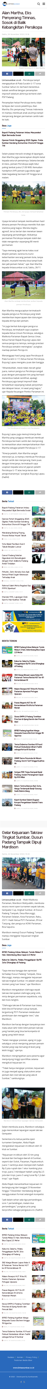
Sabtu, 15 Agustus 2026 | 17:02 (26, 753)
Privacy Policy (31, 1357)
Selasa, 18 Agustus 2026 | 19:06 (27, 725)
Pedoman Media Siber (23, 1360)
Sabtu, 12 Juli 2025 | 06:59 (12, 528)
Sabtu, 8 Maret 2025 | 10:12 (13, 603)
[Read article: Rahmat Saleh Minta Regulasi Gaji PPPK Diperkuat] (38, 589)
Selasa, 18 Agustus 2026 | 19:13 (27, 683)
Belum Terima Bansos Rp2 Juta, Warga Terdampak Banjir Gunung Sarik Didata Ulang (28, 788)
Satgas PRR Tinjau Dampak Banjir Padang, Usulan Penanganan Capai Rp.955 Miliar (28, 774)
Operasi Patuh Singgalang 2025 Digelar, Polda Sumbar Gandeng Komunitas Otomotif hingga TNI (22, 143)
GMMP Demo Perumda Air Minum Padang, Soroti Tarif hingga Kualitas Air (29, 761)
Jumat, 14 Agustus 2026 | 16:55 (27, 808)
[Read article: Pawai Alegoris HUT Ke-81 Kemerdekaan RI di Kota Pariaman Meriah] (7, 705)
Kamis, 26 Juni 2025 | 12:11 (12, 550)
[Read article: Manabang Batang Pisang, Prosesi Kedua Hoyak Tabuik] (38, 536)
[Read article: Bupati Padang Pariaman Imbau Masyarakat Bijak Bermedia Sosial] (38, 511)
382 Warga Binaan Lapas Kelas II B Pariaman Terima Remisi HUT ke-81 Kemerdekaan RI (29, 677)
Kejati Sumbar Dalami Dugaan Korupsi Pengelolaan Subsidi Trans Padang (28, 802)
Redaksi (11, 1357)
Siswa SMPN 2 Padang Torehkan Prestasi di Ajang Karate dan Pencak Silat (29, 719)
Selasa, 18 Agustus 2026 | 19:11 (27, 697)
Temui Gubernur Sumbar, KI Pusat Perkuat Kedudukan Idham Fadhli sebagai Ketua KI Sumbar (28, 747)
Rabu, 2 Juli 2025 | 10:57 (11, 539)
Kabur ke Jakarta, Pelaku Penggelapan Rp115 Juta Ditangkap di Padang (29, 663)
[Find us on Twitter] (24, 1382)
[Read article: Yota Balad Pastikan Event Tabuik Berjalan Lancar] (38, 547)
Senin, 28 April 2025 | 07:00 (13, 567)
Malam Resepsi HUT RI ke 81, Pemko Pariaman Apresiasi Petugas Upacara (29, 691)
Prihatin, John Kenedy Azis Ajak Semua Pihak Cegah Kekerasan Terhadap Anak (15, 575)
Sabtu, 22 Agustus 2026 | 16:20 (27, 655)
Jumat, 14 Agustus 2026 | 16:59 (27, 780)
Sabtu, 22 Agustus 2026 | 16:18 (27, 669)
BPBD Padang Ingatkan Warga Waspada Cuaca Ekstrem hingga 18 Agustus (29, 733)
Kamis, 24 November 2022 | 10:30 (16, 854)
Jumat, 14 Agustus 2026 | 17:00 (27, 767)
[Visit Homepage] (11, 4)
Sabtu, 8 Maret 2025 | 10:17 (13, 592)
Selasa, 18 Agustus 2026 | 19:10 (27, 711)
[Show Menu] (44, 4)
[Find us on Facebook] (21, 1382)
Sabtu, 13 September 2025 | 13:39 (15, 514)
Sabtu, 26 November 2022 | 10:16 (15, 34)
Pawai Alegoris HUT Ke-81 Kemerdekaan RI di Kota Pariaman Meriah (28, 705)
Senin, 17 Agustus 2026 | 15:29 (26, 739)
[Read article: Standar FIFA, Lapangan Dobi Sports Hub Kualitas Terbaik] (38, 600)
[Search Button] (38, 4)
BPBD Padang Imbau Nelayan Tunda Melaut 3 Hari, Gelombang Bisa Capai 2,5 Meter (29, 649)
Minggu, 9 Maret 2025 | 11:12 (13, 581)
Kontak (20, 1357)
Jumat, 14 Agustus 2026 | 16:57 (27, 794)
